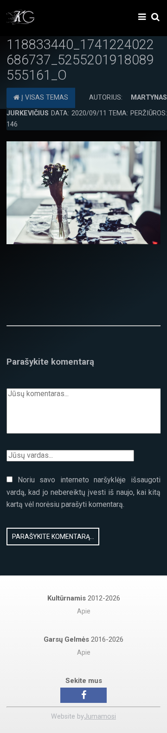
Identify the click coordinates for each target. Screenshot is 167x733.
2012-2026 (83, 598)
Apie (83, 611)
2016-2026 (83, 639)
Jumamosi (100, 716)
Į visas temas (43, 98)
